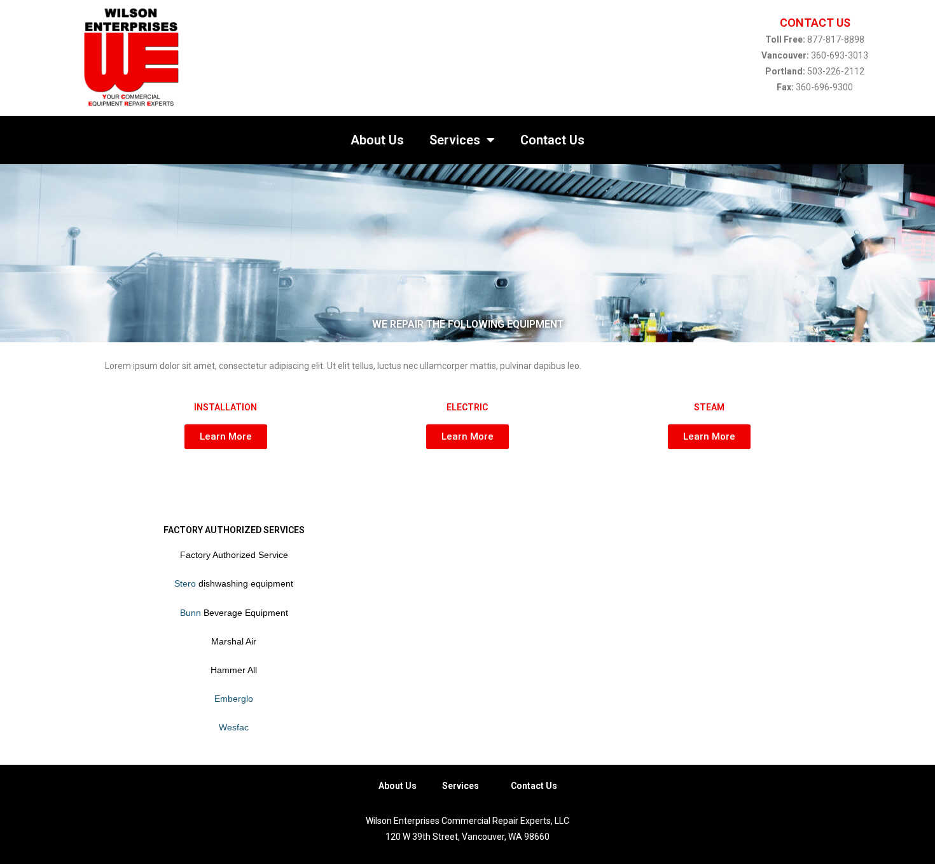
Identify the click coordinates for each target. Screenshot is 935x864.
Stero (185, 583)
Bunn (190, 613)
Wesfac (234, 727)
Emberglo (233, 698)
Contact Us (552, 140)
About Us (377, 140)
